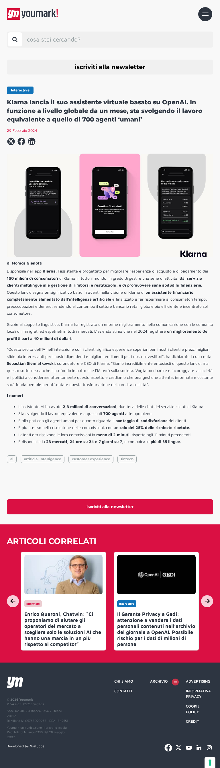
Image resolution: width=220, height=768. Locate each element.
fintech (127, 459)
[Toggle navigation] (205, 14)
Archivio (159, 681)
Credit (192, 721)
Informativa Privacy (198, 694)
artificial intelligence (42, 459)
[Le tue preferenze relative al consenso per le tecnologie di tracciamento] (210, 762)
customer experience (91, 459)
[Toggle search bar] (15, 39)
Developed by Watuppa (25, 746)
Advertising (198, 681)
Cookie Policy (193, 709)
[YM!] (32, 14)
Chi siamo (123, 681)
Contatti (123, 691)
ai (11, 459)
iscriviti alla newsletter (110, 66)
